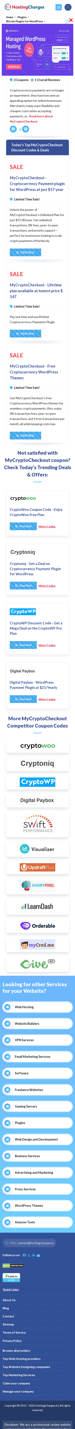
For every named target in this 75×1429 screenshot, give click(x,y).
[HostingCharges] (24, 7)
